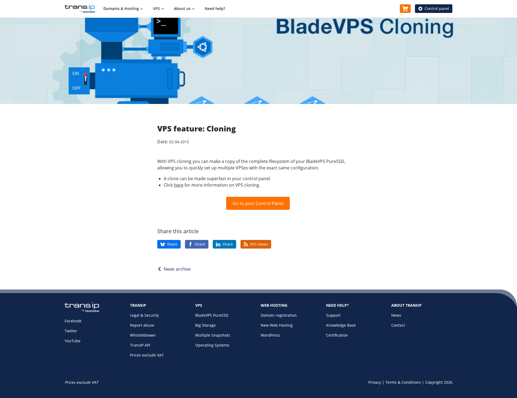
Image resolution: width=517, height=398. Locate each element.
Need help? (215, 8)
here (178, 185)
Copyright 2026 (438, 382)
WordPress (270, 335)
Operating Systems (212, 345)
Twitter (71, 330)
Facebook (73, 320)
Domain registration (279, 315)
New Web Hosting (277, 325)
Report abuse (142, 325)
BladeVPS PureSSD (211, 315)
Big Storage (205, 325)
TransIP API (140, 345)
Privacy (374, 382)
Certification (337, 335)
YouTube (73, 340)
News (396, 315)
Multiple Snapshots (212, 335)
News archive (177, 269)
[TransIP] (80, 8)
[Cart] (405, 8)
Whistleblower (143, 335)
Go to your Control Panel (258, 203)
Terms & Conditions (403, 382)
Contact (398, 325)
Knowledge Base (341, 325)
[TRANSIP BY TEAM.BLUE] (82, 310)
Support (333, 315)
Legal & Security (144, 315)
